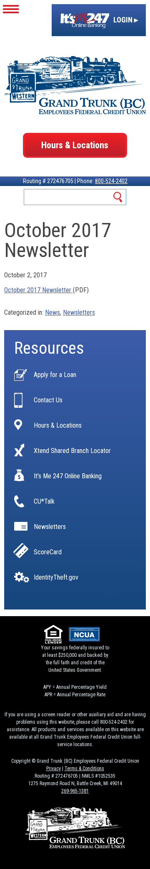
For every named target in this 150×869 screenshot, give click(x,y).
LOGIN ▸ (125, 19)
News (52, 312)
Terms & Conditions (84, 768)
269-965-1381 (75, 791)
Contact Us (48, 400)
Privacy (53, 768)
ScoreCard (48, 552)
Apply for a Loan (55, 375)
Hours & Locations (74, 145)
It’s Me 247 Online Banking (68, 476)
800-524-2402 (111, 181)
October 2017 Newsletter (38, 290)
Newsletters (79, 312)
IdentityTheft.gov (56, 577)
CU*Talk (44, 501)
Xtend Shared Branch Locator (72, 451)
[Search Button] (118, 197)
